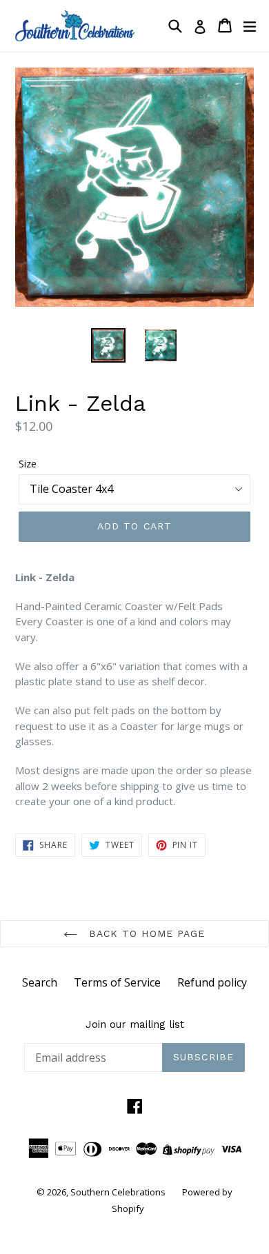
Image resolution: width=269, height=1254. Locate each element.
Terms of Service (117, 982)
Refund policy (212, 982)
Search (39, 982)
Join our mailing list (135, 1024)
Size (28, 463)
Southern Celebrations (118, 1192)
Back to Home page (144, 933)
